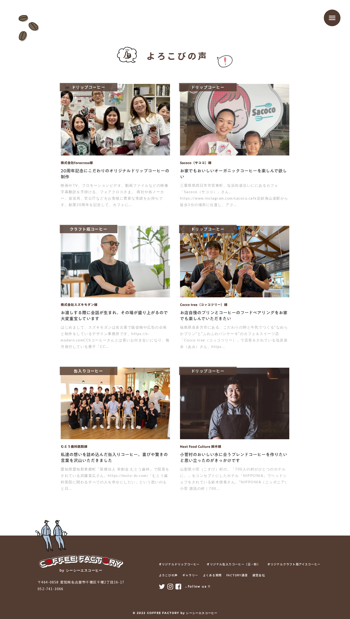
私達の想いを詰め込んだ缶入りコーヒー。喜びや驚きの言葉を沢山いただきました (114, 458)
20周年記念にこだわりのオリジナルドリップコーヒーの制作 (115, 174)
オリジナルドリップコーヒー (179, 564)
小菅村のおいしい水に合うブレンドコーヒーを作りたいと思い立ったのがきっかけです (233, 458)
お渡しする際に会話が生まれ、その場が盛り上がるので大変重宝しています (114, 316)
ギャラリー (190, 575)
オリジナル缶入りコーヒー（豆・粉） (233, 564)
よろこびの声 (168, 575)
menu (332, 18)
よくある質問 (212, 575)
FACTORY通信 (237, 575)
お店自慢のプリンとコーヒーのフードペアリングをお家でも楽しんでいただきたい (233, 316)
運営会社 (258, 575)
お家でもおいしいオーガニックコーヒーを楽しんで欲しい (233, 174)
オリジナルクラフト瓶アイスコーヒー (293, 564)
